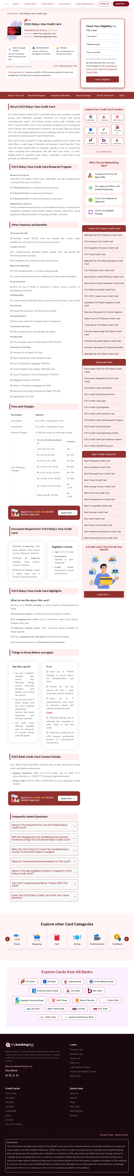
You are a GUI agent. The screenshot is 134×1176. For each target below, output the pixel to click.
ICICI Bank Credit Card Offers (98, 388)
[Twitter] (13, 1075)
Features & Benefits (60, 95)
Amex (8, 1115)
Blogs (72, 1102)
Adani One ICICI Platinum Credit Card (102, 318)
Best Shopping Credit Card (97, 460)
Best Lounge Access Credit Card (99, 486)
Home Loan (75, 1058)
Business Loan (76, 1054)
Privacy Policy (91, 72)
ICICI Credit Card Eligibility (96, 407)
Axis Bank (9, 1106)
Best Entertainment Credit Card (99, 499)
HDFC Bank (10, 1093)
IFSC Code (74, 1106)
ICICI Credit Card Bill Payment (98, 445)
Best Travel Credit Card (95, 480)
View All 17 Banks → (14, 1124)
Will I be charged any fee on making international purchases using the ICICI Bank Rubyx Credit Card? (41, 838)
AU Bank (9, 1120)
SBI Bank (9, 1102)
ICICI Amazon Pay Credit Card (98, 241)
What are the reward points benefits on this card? (41, 861)
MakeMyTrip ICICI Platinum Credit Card (103, 235)
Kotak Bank (10, 1111)
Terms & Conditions (107, 69)
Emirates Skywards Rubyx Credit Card (102, 341)
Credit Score (47, 3)
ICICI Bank (12, 13)
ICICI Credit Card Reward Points (99, 394)
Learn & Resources (84, 3)
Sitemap (74, 1115)
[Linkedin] (10, 1075)
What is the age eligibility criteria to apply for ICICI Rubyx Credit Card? (42, 872)
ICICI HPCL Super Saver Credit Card (101, 296)
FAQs (122, 95)
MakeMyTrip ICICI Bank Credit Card (101, 353)
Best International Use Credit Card (100, 538)
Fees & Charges (83, 95)
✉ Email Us (104, 4)
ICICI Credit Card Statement (97, 426)
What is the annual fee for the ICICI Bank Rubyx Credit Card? (40, 826)
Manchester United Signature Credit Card (104, 283)
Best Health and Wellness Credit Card (102, 531)
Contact (73, 1098)
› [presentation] (126, 939)
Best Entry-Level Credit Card (98, 525)
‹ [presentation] (7, 939)
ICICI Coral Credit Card (94, 254)
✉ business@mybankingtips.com (18, 1066)
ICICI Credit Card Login (95, 400)
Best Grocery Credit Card (96, 512)
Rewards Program (36, 95)
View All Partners (104, 152)
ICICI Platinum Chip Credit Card (99, 270)
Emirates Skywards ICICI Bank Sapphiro (103, 312)
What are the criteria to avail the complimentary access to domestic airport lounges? (40, 850)
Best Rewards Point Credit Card (99, 473)
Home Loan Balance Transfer (83, 1071)
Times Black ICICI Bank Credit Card (101, 325)
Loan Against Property (80, 1067)
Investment (64, 3)
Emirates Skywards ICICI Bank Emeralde (103, 347)
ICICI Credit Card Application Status (101, 433)
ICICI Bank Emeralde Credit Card (99, 289)
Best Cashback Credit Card (97, 467)
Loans (15, 3)
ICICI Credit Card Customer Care (99, 413)
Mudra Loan (75, 1076)
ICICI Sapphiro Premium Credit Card (101, 248)
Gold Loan (74, 1063)
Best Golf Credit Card (94, 518)
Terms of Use (121, 1134)
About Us (74, 1093)
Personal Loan (76, 1049)
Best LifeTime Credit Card (96, 493)
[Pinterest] (17, 1075)
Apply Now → (121, 4)
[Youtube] (6, 1075)
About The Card (16, 95)
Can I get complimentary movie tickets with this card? (40, 884)
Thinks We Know (105, 95)
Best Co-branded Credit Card (98, 505)
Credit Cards (30, 3)
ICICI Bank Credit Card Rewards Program (103, 420)
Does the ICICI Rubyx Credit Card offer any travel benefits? (40, 896)
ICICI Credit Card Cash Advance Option (103, 439)
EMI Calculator (76, 1111)
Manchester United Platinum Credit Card (103, 276)
